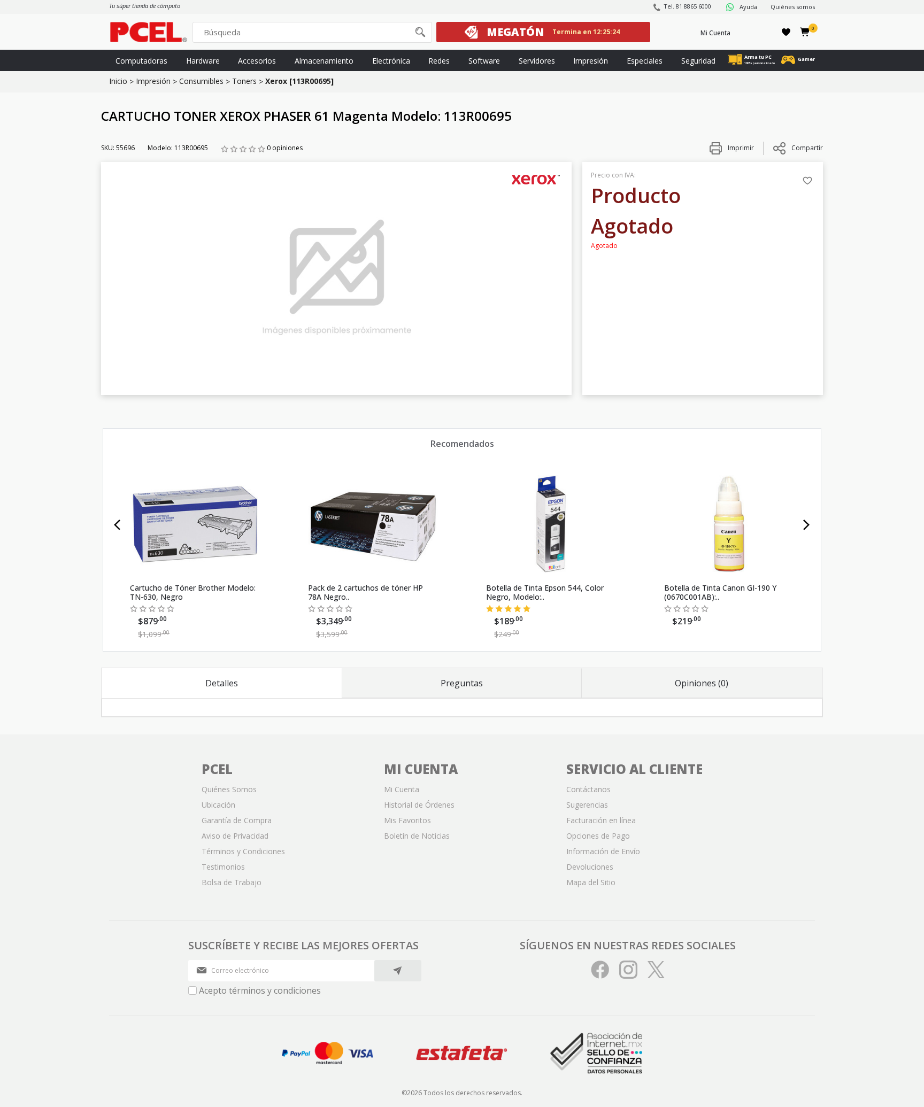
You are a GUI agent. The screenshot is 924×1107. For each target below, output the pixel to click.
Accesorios (257, 61)
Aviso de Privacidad (235, 836)
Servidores (537, 61)
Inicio (118, 81)
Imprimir (740, 147)
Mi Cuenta (715, 32)
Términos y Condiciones (243, 851)
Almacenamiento (324, 61)
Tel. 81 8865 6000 (687, 6)
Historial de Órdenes (419, 805)
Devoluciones (589, 867)
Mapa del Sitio (590, 882)
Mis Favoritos (407, 820)
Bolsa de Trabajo (231, 882)
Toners (244, 81)
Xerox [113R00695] (299, 81)
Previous (117, 525)
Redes (439, 61)
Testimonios (223, 867)
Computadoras (141, 61)
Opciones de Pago (598, 836)
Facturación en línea (601, 820)
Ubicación (218, 805)
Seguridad (698, 61)
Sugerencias (587, 805)
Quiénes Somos (229, 789)
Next (806, 525)
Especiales (645, 61)
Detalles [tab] (221, 683)
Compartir (807, 147)
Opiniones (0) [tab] (701, 683)
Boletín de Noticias (417, 836)
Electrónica (391, 61)
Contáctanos (588, 789)
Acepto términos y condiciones (260, 990)
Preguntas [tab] (462, 683)
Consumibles (201, 81)
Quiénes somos (793, 7)
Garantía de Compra (237, 820)
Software (484, 61)
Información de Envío (603, 851)
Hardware (203, 61)
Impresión (590, 61)
